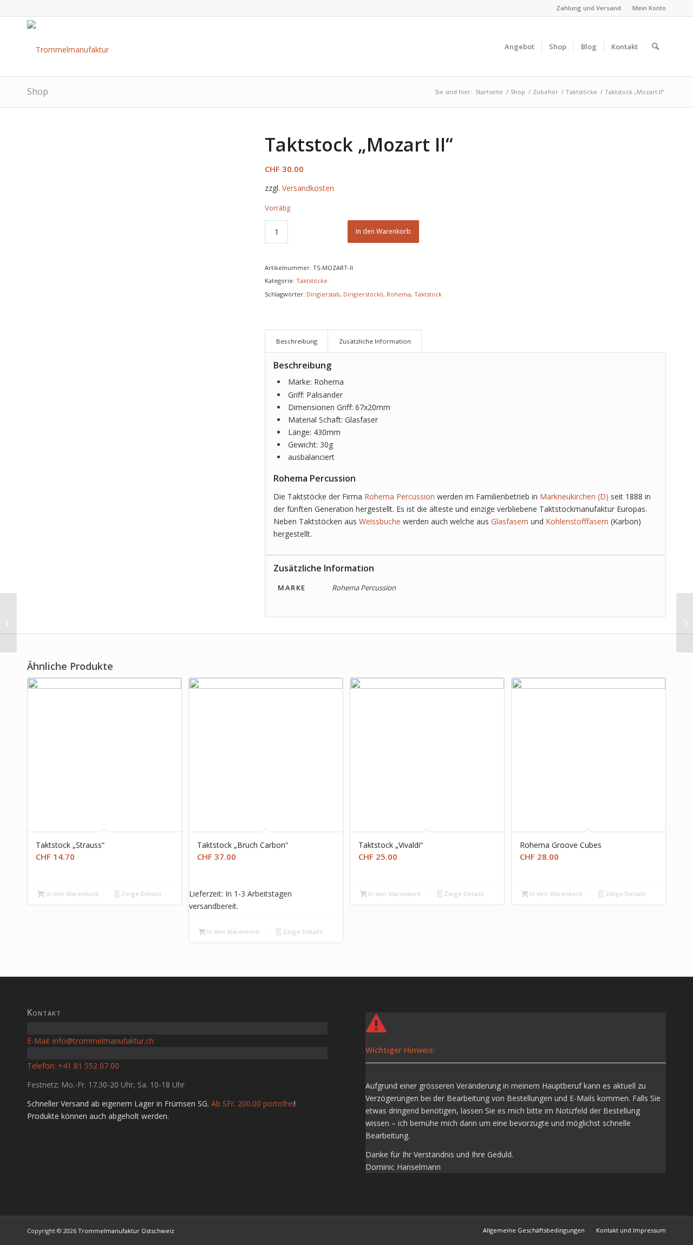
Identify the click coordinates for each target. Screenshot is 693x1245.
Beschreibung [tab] (296, 341)
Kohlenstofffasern (577, 521)
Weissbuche (380, 521)
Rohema (399, 294)
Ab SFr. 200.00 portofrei (252, 1103)
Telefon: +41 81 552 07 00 (73, 1065)
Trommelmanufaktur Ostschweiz (126, 1231)
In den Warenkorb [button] (71, 894)
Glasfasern (509, 521)
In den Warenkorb (383, 231)
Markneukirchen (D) (574, 496)
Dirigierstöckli (363, 294)
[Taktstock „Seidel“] (8, 623)
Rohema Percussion (399, 496)
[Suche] (655, 46)
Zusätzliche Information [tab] (375, 341)
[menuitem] (589, 8)
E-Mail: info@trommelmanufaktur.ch (90, 1041)
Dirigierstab (323, 294)
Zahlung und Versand (588, 8)
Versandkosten (308, 188)
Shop (37, 91)
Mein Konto (649, 8)
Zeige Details (140, 894)
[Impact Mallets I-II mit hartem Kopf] (684, 623)
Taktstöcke (312, 280)
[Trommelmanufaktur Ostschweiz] (89, 46)
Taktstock (428, 294)
